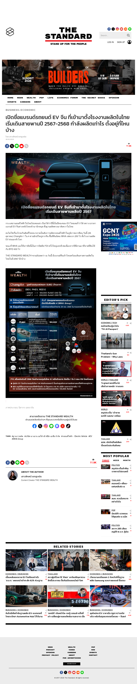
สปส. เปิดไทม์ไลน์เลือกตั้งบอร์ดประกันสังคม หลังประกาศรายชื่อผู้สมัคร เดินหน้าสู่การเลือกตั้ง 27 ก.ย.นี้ (111, 444)
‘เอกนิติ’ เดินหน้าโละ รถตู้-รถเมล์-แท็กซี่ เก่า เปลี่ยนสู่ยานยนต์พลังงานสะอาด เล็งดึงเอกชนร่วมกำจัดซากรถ (66, 615)
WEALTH (31, 98)
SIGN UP (121, 42)
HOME (10, 98)
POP (41, 98)
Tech (114, 323)
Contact (93, 655)
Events (93, 652)
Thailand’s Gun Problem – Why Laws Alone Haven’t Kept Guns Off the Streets (112, 355)
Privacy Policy (50, 655)
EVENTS (11, 102)
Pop (93, 647)
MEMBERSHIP (71, 664)
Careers (72, 652)
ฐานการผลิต (18, 436)
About (72, 655)
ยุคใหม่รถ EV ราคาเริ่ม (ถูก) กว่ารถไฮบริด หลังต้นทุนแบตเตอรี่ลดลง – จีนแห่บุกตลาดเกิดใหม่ (108, 615)
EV (91, 436)
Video (72, 650)
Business (12, 110)
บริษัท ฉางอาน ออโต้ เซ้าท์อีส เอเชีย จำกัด (43, 436)
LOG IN (110, 42)
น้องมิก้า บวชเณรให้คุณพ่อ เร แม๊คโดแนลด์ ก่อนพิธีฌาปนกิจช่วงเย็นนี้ (120, 515)
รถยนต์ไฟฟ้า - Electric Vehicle (74, 436)
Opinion (50, 652)
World (104, 380)
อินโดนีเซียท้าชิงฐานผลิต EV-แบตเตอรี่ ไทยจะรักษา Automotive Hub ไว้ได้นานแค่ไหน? (24, 615)
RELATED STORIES (68, 546)
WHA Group (18, 438)
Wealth (71, 647)
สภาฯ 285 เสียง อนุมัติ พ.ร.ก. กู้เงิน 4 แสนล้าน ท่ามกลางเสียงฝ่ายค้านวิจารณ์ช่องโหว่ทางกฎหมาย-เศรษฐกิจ (120, 530)
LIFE (50, 98)
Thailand (113, 380)
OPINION (114, 98)
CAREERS (25, 102)
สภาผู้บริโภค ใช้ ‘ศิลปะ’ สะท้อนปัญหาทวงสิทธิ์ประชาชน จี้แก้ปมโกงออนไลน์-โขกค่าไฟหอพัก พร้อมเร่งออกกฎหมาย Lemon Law (66, 579)
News (50, 647)
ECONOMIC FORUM (67, 98)
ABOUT (37, 102)
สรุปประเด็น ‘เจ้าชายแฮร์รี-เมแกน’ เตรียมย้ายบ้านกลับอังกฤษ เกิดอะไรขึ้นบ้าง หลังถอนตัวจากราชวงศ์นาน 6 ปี (112, 414)
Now (93, 650)
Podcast (50, 650)
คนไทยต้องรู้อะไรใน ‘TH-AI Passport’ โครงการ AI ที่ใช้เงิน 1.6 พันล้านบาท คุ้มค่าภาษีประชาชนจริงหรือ (111, 327)
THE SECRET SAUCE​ (93, 98)
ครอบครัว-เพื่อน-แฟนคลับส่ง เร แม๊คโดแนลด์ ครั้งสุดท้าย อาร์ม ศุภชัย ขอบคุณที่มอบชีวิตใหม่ (120, 485)
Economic (28, 110)
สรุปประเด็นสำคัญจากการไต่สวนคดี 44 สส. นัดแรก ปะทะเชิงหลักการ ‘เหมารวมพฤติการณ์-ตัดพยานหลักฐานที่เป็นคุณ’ (120, 470)
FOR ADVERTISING (72, 658)
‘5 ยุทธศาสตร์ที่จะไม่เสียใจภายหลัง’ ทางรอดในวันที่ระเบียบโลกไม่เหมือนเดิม (112, 385)
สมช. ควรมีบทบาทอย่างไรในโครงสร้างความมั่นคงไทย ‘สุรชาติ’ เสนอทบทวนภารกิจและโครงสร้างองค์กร (120, 500)
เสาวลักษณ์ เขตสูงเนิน (17, 136)
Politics (116, 465)
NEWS (20, 98)
